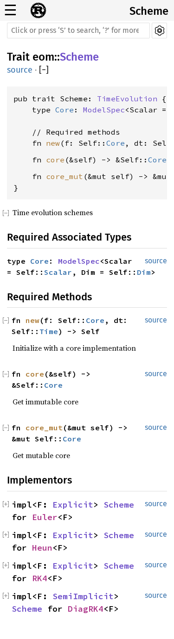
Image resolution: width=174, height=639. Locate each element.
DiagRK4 (85, 608)
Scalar (58, 272)
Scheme (148, 11)
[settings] (159, 30)
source (19, 70)
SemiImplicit (83, 596)
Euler (45, 517)
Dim (144, 272)
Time (48, 331)
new (53, 143)
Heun (42, 547)
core (55, 159)
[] (44, 70)
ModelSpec (104, 109)
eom (43, 56)
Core (64, 109)
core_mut (64, 176)
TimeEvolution (127, 98)
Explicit (72, 504)
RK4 (39, 578)
